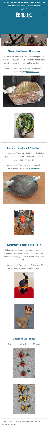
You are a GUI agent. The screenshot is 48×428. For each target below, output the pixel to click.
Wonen (26, 37)
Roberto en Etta (33, 268)
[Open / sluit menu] (43, 15)
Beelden (35, 37)
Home (5, 37)
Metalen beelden (33, 169)
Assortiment (16, 37)
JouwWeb (13, 424)
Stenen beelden (32, 72)
